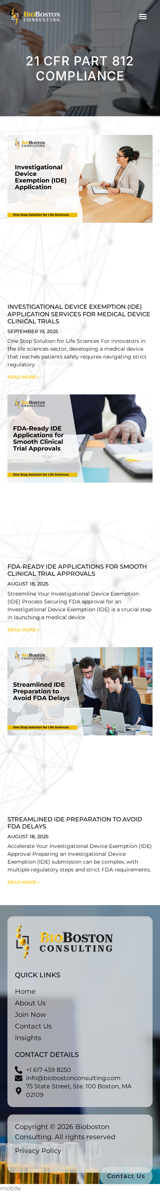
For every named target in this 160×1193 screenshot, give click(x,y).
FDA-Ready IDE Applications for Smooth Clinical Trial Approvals (77, 570)
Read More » (23, 377)
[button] (143, 16)
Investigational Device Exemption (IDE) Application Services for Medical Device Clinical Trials (78, 314)
